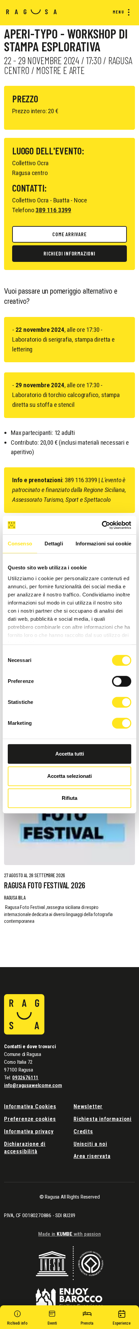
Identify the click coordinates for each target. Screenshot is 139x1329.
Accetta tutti (69, 754)
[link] (69, 816)
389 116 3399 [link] (53, 210)
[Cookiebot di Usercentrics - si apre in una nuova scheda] (101, 525)
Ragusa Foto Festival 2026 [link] (44, 885)
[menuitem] (120, 12)
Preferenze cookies (30, 1119)
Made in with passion (69, 1234)
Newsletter (88, 1106)
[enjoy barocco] (69, 1294)
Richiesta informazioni (103, 1119)
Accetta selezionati (69, 776)
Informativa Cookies (30, 1106)
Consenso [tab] (20, 543)
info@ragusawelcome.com (33, 1085)
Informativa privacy (29, 1131)
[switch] (121, 681)
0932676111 (25, 1078)
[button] (17, 1318)
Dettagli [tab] (54, 543)
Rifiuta (69, 798)
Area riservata (92, 1156)
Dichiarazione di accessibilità (25, 1148)
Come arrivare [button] (69, 234)
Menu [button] (118, 11)
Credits (83, 1131)
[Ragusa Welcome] (31, 11)
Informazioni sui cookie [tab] (103, 543)
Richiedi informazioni (69, 253)
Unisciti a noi (90, 1144)
